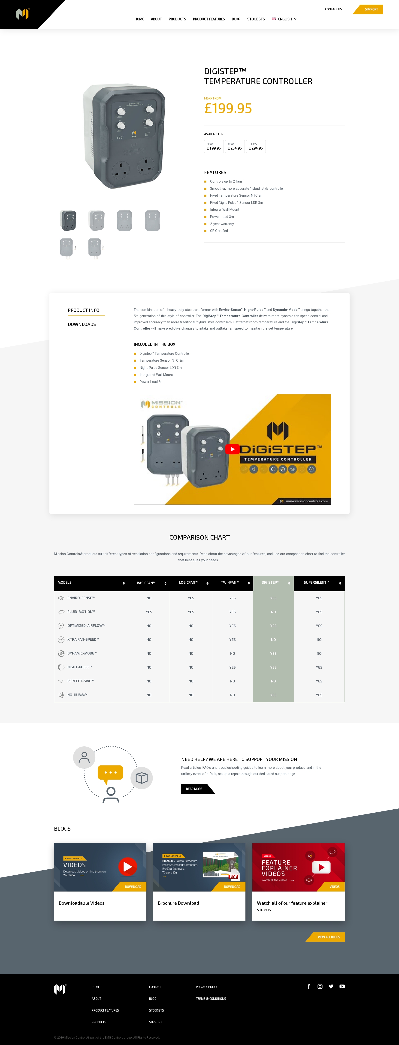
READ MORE (194, 789)
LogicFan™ (188, 582)
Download (133, 887)
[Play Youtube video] (232, 449)
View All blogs (329, 937)
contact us (333, 9)
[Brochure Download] (199, 867)
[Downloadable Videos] (100, 867)
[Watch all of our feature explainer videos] (298, 867)
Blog (152, 998)
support (371, 9)
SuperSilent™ (316, 582)
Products (99, 1022)
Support (155, 1022)
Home (96, 987)
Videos (335, 887)
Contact (155, 987)
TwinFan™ (230, 582)
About (96, 998)
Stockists (156, 1010)
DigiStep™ (270, 582)
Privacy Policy (207, 987)
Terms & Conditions (211, 998)
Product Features (105, 1010)
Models (65, 582)
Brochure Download (178, 903)
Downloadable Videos (82, 903)
